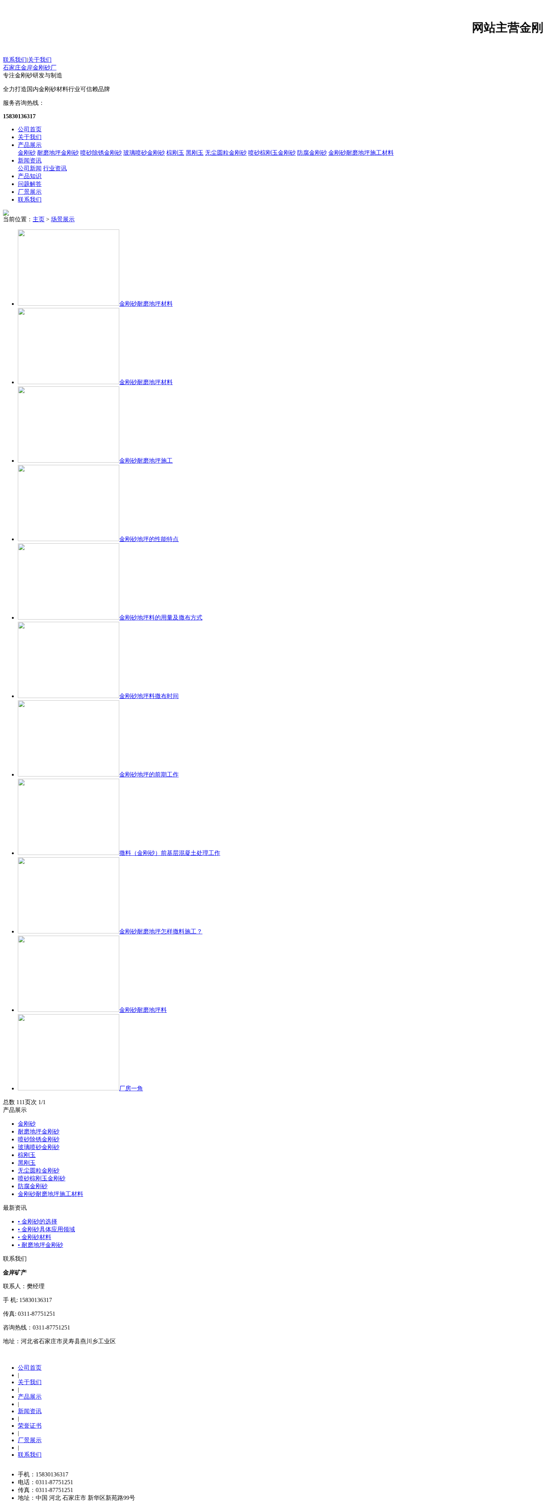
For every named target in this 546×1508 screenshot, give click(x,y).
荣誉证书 (30, 1425)
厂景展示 (30, 192)
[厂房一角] (68, 1088)
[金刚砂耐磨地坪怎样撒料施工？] (68, 931)
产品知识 (30, 176)
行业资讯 (55, 168)
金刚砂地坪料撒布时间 (149, 696)
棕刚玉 (175, 152)
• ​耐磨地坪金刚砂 (40, 1245)
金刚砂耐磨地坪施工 (146, 460)
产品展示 (30, 145)
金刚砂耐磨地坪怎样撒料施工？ (160, 931)
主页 (39, 219)
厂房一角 (131, 1088)
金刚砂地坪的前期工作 (149, 774)
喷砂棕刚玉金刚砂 (272, 152)
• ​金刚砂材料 (34, 1237)
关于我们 (40, 60)
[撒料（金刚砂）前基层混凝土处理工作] (68, 853)
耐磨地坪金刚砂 (58, 152)
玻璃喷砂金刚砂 (144, 152)
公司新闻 (30, 168)
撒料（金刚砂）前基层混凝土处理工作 (169, 853)
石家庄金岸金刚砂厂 (29, 67)
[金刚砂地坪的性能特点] (68, 539)
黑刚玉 (195, 152)
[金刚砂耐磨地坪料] (68, 1010)
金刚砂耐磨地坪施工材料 (361, 152)
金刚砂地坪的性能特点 (149, 539)
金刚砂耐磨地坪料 (143, 1010)
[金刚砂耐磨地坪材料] (68, 303)
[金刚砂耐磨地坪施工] (68, 460)
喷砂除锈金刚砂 (101, 152)
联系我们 (15, 60)
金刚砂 (27, 152)
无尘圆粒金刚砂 (226, 152)
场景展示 (63, 219)
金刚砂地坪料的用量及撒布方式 (160, 617)
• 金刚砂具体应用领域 (46, 1229)
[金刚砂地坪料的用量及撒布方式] (68, 617)
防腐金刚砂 (312, 152)
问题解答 (30, 184)
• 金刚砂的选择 (37, 1221)
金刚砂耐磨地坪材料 (146, 303)
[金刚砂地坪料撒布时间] (68, 696)
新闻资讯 (30, 160)
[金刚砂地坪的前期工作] (68, 774)
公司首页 (30, 129)
